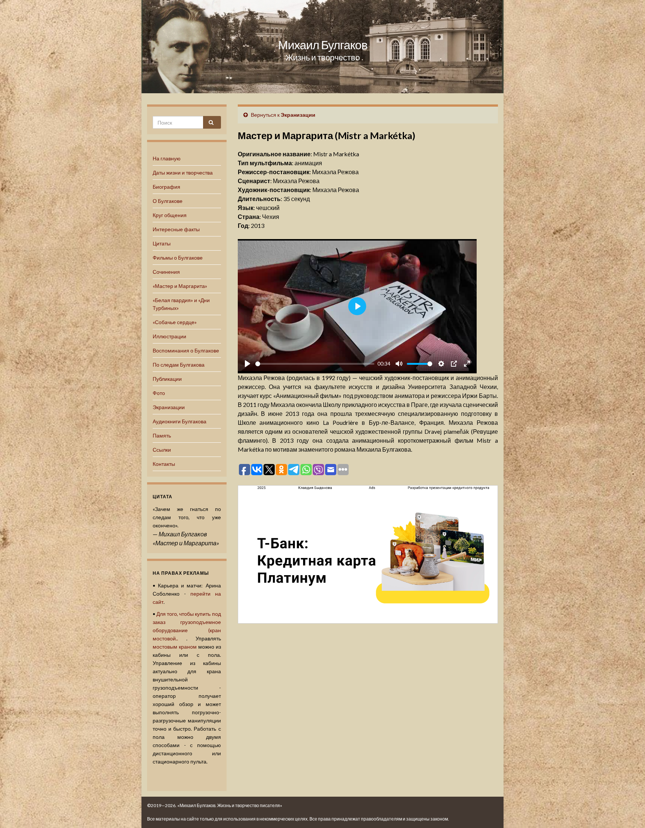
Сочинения (166, 272)
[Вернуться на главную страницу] (322, 46)
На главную (167, 158)
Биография (166, 187)
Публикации (167, 379)
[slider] (315, 363)
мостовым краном (175, 646)
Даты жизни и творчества (183, 172)
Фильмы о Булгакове (178, 257)
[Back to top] (628, 811)
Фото (159, 393)
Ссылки (162, 449)
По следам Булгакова (179, 364)
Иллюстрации (169, 336)
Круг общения (170, 215)
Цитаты (162, 243)
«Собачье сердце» (175, 322)
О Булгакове (168, 201)
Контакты (164, 464)
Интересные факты (176, 229)
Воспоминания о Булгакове (186, 350)
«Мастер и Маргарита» (180, 286)
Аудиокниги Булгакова (179, 421)
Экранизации (169, 407)
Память (162, 435)
